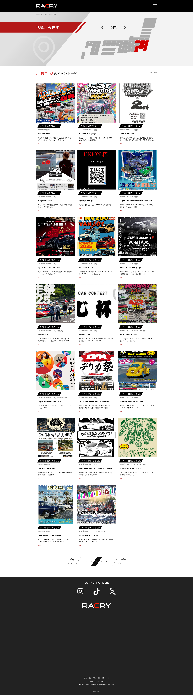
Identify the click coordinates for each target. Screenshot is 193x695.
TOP (37, 14)
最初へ (71, 561)
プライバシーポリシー (92, 684)
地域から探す (87, 678)
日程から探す (96, 678)
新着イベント (105, 678)
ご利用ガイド (92, 681)
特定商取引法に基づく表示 (106, 684)
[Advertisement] (96, 642)
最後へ (123, 561)
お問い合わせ (101, 681)
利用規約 (81, 684)
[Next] (117, 561)
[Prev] (75, 561)
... (81, 561)
